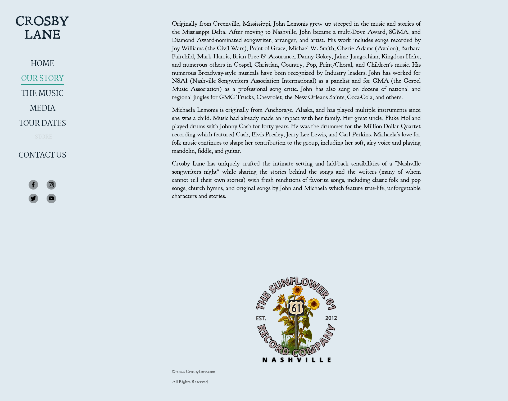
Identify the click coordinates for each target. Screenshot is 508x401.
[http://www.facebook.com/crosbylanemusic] (33, 185)
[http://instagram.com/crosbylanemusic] (51, 185)
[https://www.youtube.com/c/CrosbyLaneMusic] (51, 198)
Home (42, 64)
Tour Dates (42, 123)
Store (43, 137)
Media (42, 108)
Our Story (42, 78)
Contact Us (42, 155)
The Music (42, 93)
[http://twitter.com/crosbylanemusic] (33, 198)
